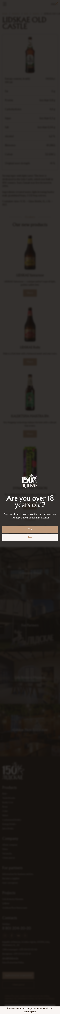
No (30, 537)
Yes (30, 529)
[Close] (56, 3)
